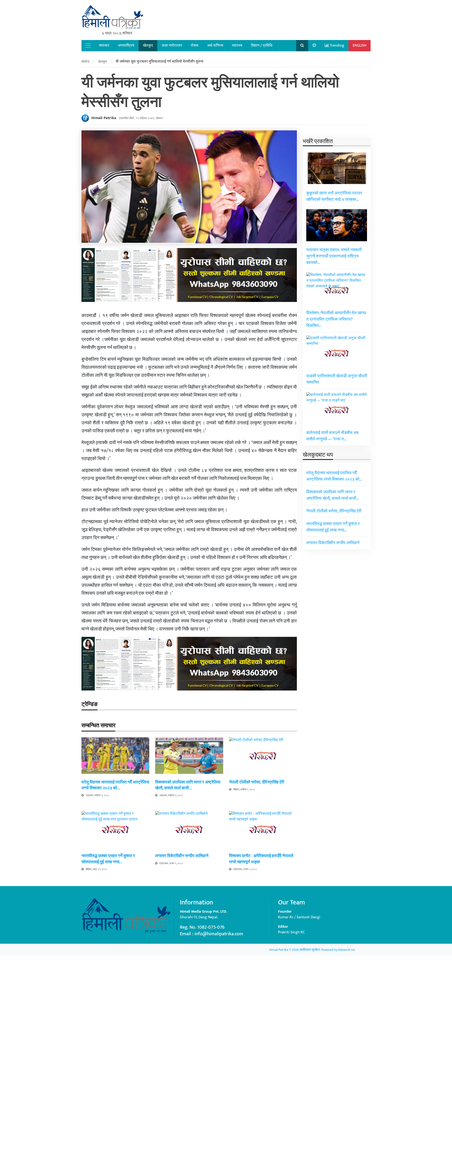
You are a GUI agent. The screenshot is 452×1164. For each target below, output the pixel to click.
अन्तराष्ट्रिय (126, 45)
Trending (336, 45)
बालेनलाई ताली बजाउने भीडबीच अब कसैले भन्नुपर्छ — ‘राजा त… (332, 436)
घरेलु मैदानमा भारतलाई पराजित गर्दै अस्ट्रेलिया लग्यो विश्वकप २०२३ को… (115, 785)
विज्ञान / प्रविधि (261, 45)
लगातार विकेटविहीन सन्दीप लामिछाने (181, 855)
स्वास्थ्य (237, 45)
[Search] (302, 45)
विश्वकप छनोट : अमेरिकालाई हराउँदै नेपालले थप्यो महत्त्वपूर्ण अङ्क (261, 858)
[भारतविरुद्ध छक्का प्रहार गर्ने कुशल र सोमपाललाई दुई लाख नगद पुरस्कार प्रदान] (115, 987)
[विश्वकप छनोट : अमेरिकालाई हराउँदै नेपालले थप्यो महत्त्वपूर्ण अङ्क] (263, 987)
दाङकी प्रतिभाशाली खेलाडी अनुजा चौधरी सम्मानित (336, 379)
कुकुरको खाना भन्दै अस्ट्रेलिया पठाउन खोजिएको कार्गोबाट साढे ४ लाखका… (334, 196)
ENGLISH (359, 45)
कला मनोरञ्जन (172, 45)
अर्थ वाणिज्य (215, 45)
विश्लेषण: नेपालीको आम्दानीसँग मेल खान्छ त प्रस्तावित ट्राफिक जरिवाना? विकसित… (336, 319)
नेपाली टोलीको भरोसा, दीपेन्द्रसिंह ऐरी (256, 782)
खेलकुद (148, 45)
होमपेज (85, 61)
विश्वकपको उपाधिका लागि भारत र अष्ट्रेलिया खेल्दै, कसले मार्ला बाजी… (187, 785)
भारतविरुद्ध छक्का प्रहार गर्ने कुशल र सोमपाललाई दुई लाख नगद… (108, 858)
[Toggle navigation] (88, 45)
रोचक (194, 45)
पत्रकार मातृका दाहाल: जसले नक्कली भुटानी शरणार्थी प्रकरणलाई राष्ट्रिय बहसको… (334, 256)
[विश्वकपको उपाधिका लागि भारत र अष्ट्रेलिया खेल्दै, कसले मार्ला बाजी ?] (189, 755)
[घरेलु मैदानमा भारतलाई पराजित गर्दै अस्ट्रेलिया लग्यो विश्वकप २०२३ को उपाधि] (115, 755)
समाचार (104, 45)
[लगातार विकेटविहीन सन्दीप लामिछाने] (189, 987)
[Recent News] (314, 45)
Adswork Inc (346, 949)
